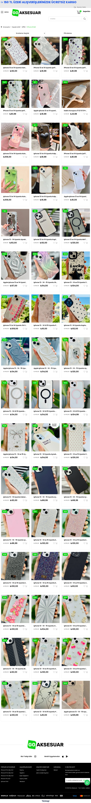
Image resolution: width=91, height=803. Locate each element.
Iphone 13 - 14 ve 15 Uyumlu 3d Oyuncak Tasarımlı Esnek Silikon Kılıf (76, 282)
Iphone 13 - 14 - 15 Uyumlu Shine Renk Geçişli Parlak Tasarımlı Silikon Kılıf (45, 282)
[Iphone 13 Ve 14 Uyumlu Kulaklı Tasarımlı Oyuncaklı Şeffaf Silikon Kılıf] (15, 137)
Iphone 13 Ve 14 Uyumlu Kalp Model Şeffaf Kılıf (45, 196)
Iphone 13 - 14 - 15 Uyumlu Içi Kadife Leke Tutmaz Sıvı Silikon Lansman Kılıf (45, 497)
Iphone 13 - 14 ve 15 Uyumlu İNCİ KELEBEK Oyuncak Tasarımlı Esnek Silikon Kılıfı (15, 712)
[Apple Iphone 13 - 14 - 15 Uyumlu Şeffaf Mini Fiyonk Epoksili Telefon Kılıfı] (76, 695)
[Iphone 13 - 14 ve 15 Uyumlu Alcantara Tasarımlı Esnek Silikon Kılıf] (76, 566)
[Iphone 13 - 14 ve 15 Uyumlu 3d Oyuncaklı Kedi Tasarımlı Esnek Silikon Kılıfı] (76, 437)
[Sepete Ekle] (26, 71)
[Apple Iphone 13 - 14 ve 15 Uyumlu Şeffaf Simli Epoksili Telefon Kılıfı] (15, 437)
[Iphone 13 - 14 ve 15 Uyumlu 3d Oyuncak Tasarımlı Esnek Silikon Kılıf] (76, 265)
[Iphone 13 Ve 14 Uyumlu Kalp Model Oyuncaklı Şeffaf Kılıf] (45, 137)
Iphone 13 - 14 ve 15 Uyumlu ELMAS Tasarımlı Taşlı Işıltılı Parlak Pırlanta (45, 540)
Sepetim (22, 773)
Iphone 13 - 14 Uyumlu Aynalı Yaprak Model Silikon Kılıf (15, 239)
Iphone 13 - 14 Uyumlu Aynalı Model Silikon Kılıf (45, 454)
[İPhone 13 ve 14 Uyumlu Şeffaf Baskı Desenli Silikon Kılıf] (45, 51)
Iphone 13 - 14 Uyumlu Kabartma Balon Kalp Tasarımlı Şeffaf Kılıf (15, 497)
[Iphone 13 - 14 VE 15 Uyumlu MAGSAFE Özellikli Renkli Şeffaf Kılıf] (15, 394)
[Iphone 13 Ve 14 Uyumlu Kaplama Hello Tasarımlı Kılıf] (45, 223)
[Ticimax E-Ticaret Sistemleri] (45, 801)
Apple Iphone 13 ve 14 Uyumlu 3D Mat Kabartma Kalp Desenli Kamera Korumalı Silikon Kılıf (15, 282)
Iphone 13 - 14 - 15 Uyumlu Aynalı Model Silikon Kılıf (76, 368)
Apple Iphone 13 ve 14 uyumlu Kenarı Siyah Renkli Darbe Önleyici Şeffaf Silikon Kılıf (45, 111)
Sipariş (22, 770)
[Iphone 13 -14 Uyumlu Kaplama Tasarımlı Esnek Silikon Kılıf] (76, 308)
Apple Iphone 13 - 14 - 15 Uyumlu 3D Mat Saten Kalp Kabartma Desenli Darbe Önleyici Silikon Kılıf (15, 368)
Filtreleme (68, 33)
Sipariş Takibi (81, 7)
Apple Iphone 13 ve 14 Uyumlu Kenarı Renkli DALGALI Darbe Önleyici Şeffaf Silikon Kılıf (76, 196)
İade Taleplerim (24, 776)
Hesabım (22, 781)
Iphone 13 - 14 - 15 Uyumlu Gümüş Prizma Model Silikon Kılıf (45, 626)
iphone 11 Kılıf (4, 781)
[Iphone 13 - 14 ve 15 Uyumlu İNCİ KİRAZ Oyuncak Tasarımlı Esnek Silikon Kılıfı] (76, 652)
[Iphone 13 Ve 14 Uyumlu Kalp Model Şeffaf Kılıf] (45, 180)
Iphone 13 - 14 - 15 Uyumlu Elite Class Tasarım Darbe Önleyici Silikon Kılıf (15, 669)
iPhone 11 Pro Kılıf (5, 778)
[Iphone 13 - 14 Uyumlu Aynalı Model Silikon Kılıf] (45, 437)
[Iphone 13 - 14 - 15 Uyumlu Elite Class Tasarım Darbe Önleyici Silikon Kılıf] (15, 652)
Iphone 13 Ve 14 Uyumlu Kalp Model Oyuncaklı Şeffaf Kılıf (45, 153)
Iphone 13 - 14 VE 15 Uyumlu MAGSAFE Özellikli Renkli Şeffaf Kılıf (15, 411)
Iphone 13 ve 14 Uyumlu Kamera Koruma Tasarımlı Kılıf (15, 68)
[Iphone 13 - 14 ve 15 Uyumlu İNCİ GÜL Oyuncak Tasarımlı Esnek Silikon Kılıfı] (76, 609)
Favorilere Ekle (24, 71)
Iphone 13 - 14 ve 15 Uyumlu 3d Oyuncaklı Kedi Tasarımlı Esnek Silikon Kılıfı (76, 454)
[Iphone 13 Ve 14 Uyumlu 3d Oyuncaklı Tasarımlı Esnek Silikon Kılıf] (15, 308)
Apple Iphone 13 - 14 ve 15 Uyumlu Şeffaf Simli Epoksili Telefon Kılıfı (15, 454)
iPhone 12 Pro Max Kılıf (7, 776)
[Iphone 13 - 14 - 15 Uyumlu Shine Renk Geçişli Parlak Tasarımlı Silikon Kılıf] (45, 265)
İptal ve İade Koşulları (42, 773)
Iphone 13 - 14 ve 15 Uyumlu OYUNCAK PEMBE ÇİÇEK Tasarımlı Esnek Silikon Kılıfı (15, 626)
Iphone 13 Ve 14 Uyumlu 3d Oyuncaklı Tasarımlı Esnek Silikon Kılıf (15, 325)
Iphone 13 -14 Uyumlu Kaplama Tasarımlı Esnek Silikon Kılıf (76, 325)
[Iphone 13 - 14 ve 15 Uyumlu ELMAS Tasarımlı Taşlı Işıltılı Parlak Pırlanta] (45, 523)
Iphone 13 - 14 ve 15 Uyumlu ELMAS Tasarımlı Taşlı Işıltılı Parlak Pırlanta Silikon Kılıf (76, 540)
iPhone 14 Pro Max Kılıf (7, 770)
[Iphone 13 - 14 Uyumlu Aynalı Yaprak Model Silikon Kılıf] (15, 223)
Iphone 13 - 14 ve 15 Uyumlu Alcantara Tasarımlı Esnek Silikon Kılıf (76, 583)
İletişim (56, 770)
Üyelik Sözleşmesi (41, 770)
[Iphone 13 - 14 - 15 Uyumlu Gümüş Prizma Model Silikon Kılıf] (45, 609)
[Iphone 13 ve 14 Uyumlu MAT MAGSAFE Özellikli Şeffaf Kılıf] (76, 223)
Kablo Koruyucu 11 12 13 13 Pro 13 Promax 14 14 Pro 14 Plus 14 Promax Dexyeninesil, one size (76, 111)
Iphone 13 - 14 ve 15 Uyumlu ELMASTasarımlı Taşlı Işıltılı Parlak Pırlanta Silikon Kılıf (15, 583)
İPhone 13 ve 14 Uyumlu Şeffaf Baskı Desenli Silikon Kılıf (45, 68)
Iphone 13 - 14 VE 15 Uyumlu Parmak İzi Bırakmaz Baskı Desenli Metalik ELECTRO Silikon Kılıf (45, 325)
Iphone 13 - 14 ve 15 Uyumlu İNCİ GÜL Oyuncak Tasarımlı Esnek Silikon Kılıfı (76, 626)
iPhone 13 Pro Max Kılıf (7, 773)
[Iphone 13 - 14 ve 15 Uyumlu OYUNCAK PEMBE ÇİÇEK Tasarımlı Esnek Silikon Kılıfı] (15, 609)
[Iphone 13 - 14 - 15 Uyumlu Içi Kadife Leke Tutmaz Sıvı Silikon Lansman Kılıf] (45, 480)
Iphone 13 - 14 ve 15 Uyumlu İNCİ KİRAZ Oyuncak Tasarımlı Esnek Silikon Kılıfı (76, 669)
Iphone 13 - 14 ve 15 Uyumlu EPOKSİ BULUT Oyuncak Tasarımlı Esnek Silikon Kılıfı (45, 669)
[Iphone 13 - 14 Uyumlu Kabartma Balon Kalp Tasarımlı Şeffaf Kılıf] (15, 480)
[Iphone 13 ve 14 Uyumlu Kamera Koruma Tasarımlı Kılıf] (15, 51)
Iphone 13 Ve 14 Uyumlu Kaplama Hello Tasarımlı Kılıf (45, 239)
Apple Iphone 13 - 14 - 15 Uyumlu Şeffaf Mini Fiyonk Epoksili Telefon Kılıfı (76, 712)
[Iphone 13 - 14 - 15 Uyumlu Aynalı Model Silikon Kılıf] (76, 351)
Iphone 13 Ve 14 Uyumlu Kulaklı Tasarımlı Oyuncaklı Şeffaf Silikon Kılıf (15, 153)
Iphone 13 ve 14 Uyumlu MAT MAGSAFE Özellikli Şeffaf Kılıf (76, 239)
